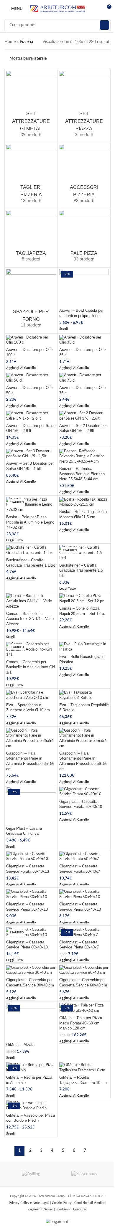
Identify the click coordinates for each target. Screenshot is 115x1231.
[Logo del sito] (57, 9)
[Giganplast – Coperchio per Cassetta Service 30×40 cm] (31, 970)
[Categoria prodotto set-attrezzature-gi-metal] (31, 106)
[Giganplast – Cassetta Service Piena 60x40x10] (84, 894)
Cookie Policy (62, 1202)
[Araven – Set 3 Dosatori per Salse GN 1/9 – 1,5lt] (31, 454)
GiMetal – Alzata (20, 1045)
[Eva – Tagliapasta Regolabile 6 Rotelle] (84, 695)
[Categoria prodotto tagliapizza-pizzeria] (31, 237)
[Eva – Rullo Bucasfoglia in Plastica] (84, 647)
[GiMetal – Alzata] (31, 1021)
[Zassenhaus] (84, 1174)
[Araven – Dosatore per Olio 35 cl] (84, 340)
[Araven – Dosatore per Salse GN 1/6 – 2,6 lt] (31, 416)
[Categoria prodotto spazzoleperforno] (31, 300)
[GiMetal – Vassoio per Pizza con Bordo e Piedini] (31, 1105)
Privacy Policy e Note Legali (29, 1202)
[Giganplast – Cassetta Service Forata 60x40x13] (31, 857)
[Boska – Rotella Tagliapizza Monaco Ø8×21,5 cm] (84, 502)
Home (10, 42)
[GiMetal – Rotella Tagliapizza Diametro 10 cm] (84, 1067)
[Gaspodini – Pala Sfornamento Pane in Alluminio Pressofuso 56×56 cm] (84, 738)
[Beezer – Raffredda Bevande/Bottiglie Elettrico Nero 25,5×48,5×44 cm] (84, 456)
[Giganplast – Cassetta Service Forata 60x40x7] (84, 857)
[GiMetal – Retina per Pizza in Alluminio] (31, 1067)
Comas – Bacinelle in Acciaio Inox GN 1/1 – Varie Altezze (30, 619)
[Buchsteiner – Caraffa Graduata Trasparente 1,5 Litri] (84, 553)
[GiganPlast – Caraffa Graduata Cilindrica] (31, 805)
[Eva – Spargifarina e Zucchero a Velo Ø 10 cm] (31, 695)
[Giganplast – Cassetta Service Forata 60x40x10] (84, 792)
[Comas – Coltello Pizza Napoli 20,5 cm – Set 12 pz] (84, 598)
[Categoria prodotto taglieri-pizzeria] (31, 175)
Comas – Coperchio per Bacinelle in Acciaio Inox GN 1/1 (30, 667)
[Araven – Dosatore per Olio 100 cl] (31, 340)
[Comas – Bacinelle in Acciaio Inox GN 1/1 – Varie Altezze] (31, 601)
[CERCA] (104, 25)
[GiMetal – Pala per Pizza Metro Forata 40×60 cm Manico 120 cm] (84, 1008)
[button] (21, 368)
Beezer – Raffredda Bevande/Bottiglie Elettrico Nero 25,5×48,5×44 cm (82, 474)
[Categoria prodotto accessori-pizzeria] (84, 175)
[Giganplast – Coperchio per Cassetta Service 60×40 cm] (84, 970)
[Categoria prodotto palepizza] (84, 237)
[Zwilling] (31, 1174)
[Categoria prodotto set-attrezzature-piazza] (84, 106)
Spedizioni (63, 1209)
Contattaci (80, 1209)
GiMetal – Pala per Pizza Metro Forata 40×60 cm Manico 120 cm (80, 1023)
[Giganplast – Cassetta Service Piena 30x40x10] (31, 894)
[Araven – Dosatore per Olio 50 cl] (31, 378)
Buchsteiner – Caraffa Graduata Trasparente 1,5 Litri (81, 570)
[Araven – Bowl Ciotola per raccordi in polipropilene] (84, 287)
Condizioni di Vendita (89, 1202)
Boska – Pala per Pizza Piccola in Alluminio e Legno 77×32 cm (30, 522)
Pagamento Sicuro (40, 1209)
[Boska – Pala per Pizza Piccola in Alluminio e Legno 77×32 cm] (31, 505)
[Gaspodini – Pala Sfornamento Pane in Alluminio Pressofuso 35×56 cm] (31, 738)
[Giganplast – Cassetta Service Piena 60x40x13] (31, 932)
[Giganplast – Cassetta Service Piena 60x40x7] (84, 932)
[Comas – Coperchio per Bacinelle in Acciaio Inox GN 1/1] (31, 649)
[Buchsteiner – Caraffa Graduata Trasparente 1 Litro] (31, 550)
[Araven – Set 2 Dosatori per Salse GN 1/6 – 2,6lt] (84, 416)
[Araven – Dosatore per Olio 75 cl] (84, 378)
